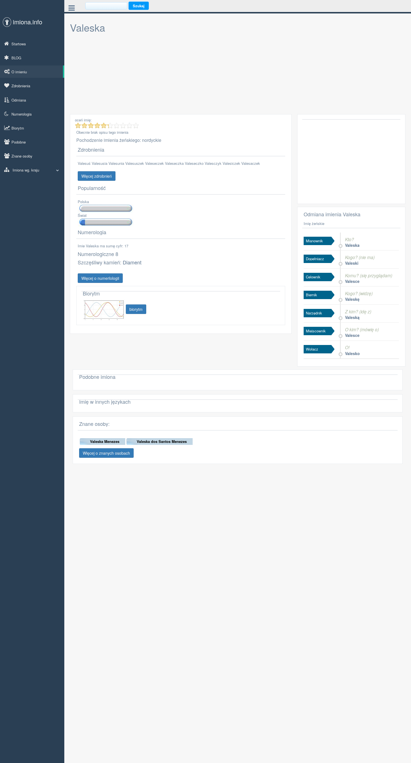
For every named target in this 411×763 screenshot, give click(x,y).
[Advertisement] (237, 75)
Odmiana (18, 100)
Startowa (18, 43)
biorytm (136, 309)
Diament (132, 262)
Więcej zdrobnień (96, 176)
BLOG (16, 57)
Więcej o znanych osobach (106, 453)
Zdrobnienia (20, 85)
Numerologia (21, 114)
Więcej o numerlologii (100, 278)
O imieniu (19, 71)
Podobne (18, 142)
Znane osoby (21, 156)
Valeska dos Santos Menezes (162, 441)
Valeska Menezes (104, 441)
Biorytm (17, 128)
